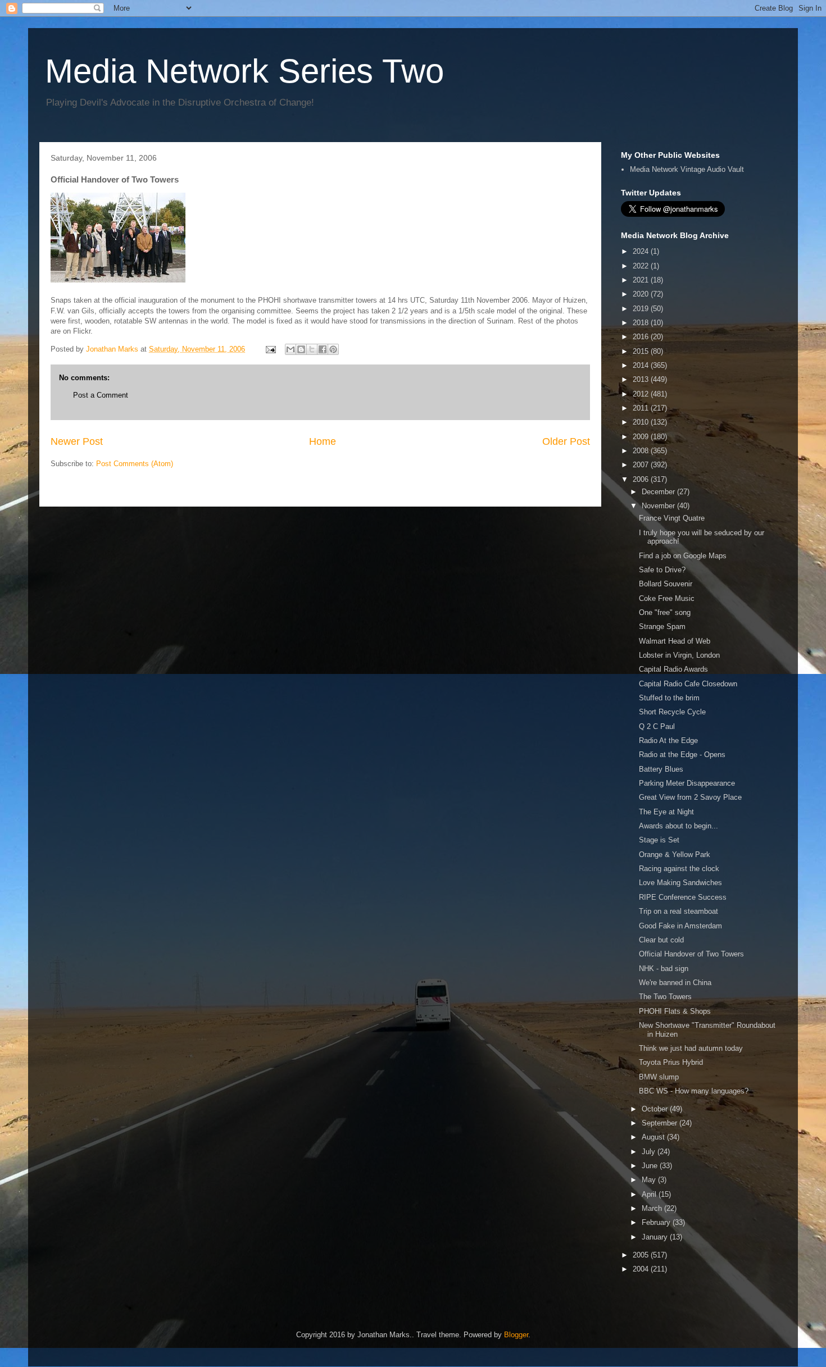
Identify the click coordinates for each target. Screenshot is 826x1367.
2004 (642, 1269)
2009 (642, 436)
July (649, 1151)
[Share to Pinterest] (333, 349)
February (657, 1222)
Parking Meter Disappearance (687, 783)
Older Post (566, 441)
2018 (642, 322)
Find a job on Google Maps (683, 556)
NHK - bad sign (663, 968)
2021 (642, 280)
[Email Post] (270, 349)
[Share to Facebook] (322, 349)
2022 (642, 266)
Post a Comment (100, 395)
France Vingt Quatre (672, 518)
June (651, 1165)
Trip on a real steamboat (678, 911)
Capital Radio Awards (673, 669)
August (654, 1137)
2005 (642, 1255)
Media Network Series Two (244, 71)
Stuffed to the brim (669, 698)
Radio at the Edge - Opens (682, 754)
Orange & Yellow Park (674, 854)
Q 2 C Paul (657, 726)
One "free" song (665, 612)
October (656, 1109)
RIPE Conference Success (683, 897)
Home (322, 441)
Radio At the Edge (668, 740)
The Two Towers (665, 996)
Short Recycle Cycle (672, 712)
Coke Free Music (667, 598)
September (660, 1123)
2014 (642, 365)
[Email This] (290, 349)
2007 (642, 465)
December (659, 491)
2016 (642, 336)
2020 (642, 294)
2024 (642, 251)
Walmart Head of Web (674, 641)
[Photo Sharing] (118, 280)
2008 (642, 450)
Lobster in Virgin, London (679, 655)
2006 (642, 479)
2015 (642, 351)
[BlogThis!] (301, 349)
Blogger (516, 1334)
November (659, 506)
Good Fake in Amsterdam (680, 926)
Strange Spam (662, 626)
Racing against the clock (679, 868)
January (656, 1237)
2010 (642, 422)
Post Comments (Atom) (134, 463)
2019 (642, 308)
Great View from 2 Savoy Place (690, 797)
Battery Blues (661, 769)
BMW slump (659, 1077)
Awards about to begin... (678, 826)
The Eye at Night (666, 812)
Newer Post (77, 441)
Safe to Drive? (662, 570)
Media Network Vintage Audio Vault (687, 169)
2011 (642, 408)
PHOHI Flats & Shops (675, 1011)
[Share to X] (311, 349)
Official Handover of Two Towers (691, 954)
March (653, 1208)
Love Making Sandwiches (680, 882)
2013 (642, 379)
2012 (642, 394)
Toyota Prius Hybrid (671, 1062)
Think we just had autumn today (691, 1048)
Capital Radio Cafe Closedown (688, 684)
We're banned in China (675, 982)
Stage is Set (659, 840)
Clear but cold (661, 940)
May (650, 1179)
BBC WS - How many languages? (693, 1091)
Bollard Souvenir (665, 584)
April (650, 1194)
